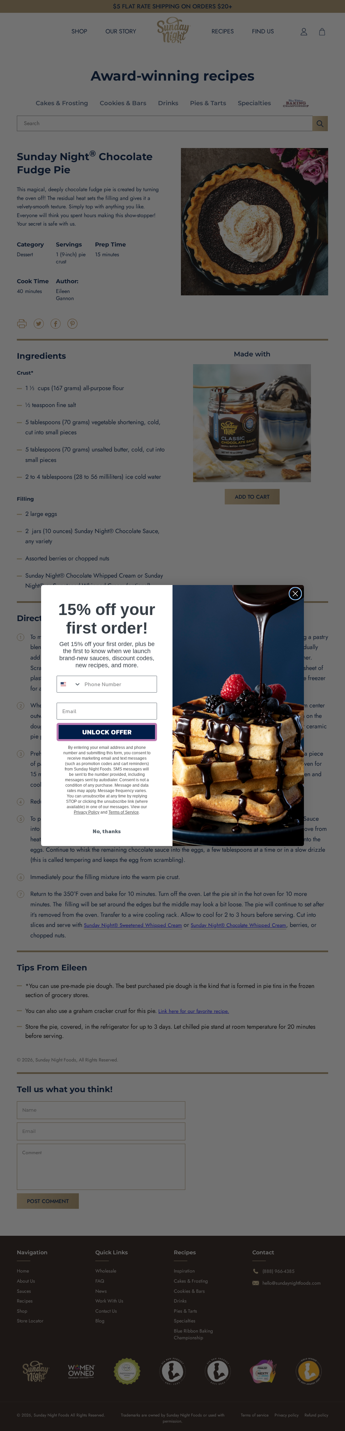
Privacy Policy (86, 812)
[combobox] (69, 684)
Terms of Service (123, 812)
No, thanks (107, 831)
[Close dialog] (295, 594)
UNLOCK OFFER (107, 732)
